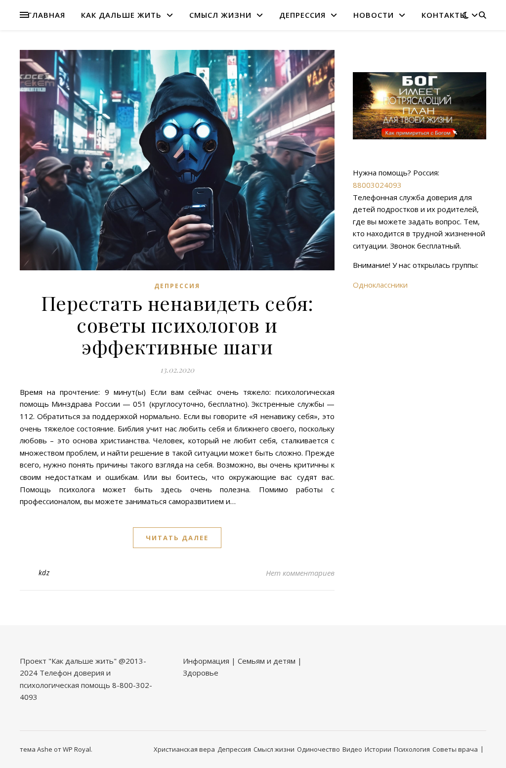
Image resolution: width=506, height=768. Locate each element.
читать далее (177, 537)
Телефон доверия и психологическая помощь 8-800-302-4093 (86, 685)
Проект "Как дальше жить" (68, 661)
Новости (373, 15)
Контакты (444, 15)
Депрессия (302, 15)
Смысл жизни (220, 15)
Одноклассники (380, 285)
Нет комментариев (300, 573)
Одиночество (318, 749)
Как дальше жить (121, 15)
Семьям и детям (266, 661)
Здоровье (200, 673)
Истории (378, 749)
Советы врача (455, 749)
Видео (352, 749)
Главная (46, 15)
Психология (412, 749)
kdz (44, 572)
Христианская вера (184, 749)
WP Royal (77, 749)
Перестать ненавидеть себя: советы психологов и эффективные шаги (177, 324)
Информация (206, 661)
